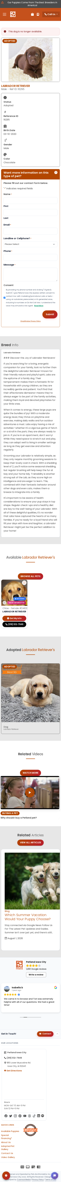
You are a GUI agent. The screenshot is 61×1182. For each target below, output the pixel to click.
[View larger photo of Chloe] (24, 582)
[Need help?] (6, 1175)
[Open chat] (54, 1175)
